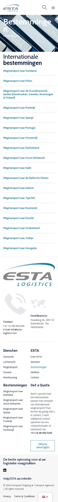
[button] (43, 445)
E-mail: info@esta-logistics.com (12, 331)
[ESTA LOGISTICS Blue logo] (29, 286)
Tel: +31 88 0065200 (13, 325)
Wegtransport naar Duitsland (13, 393)
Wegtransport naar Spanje (13, 410)
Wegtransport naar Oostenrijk (13, 428)
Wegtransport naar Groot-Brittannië (13, 401)
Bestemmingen (39, 367)
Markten (35, 372)
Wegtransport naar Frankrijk (13, 419)
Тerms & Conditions (24, 496)
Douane (7, 372)
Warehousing (10, 377)
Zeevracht (8, 356)
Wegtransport (10, 367)
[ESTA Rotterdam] (11, 8)
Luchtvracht (9, 361)
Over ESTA (36, 356)
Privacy (7, 496)
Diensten (35, 361)
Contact (35, 377)
